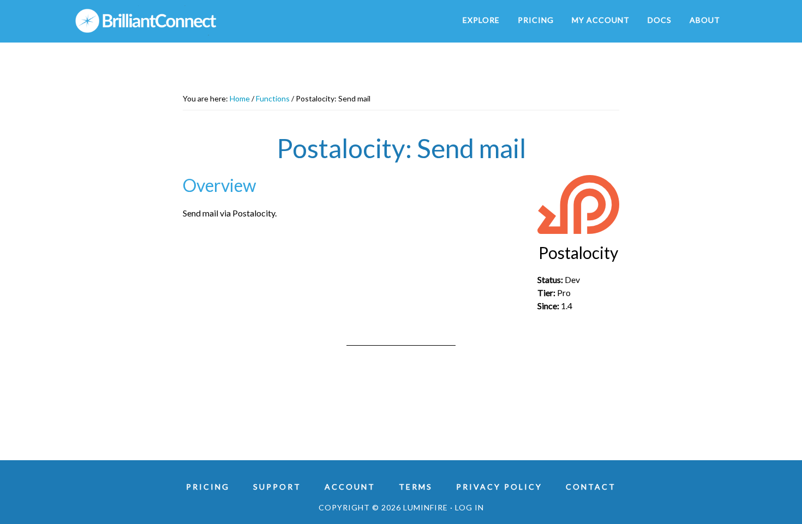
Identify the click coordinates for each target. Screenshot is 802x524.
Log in (469, 507)
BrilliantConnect (172, 20)
